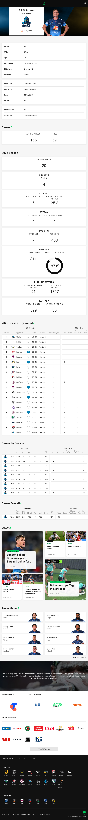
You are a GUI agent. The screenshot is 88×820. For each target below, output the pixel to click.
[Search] (85, 3)
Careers (23, 814)
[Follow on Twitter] (29, 758)
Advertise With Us (45, 814)
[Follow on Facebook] (24, 758)
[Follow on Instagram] (34, 758)
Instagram (27, 31)
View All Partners (44, 749)
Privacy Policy (15, 814)
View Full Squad (78, 658)
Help (28, 814)
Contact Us (35, 814)
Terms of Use (5, 814)
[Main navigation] (3, 3)
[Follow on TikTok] (19, 758)
